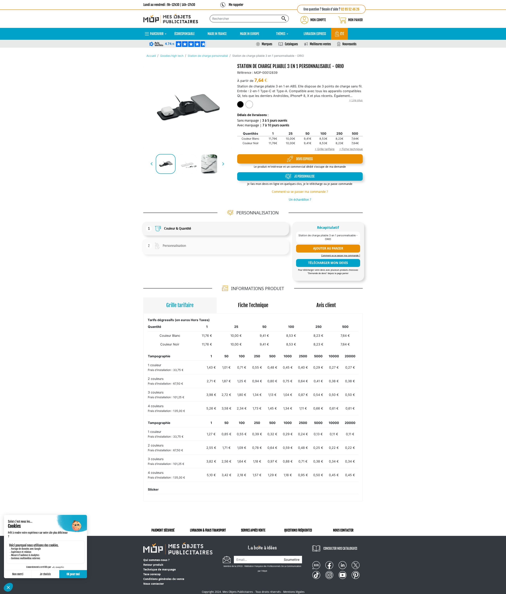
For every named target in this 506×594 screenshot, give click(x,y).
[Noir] (240, 104)
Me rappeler (236, 5)
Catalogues (291, 44)
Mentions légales (293, 592)
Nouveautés (349, 44)
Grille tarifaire (180, 305)
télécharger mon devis (328, 263)
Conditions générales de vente (163, 579)
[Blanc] (249, 104)
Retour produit (153, 565)
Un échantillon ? (300, 199)
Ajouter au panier (328, 248)
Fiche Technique (253, 305)
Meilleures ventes (320, 44)
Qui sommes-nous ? (156, 560)
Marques (267, 44)
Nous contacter (153, 583)
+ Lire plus (356, 100)
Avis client (326, 305)
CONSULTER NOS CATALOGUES (340, 548)
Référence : (245, 73)
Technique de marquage (159, 569)
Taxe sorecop (152, 574)
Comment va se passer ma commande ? (300, 192)
